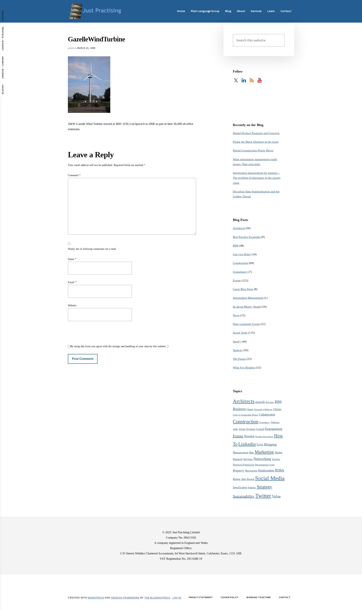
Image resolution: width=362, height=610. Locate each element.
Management (240, 452)
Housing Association (264, 437)
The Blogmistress (157, 597)
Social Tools (240, 332)
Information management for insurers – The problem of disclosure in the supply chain (257, 177)
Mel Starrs (248, 459)
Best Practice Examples (247, 236)
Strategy (238, 350)
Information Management (248, 297)
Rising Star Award (243, 479)
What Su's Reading (244, 367)
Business (239, 409)
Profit (272, 465)
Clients (277, 409)
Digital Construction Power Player (253, 150)
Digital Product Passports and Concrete (256, 133)
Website (72, 305)
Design (242, 429)
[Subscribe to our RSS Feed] (252, 80)
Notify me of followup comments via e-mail (92, 249)
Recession (251, 470)
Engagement (273, 429)
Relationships (266, 470)
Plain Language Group (246, 324)
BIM (235, 245)
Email (72, 282)
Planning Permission (243, 464)
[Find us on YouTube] (260, 80)
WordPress (96, 597)
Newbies (276, 459)
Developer (250, 429)
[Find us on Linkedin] (244, 80)
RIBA (279, 470)
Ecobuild (260, 429)
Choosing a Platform (263, 409)
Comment (74, 175)
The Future (239, 358)
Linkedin (247, 443)
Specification (240, 487)
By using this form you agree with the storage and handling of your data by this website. (119, 346)
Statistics (252, 487)
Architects (239, 228)
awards (260, 402)
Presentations (262, 464)
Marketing (264, 451)
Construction (240, 262)
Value (276, 496)
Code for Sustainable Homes (245, 415)
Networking (262, 459)
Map (251, 452)
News (236, 315)
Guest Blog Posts (243, 289)
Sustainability (243, 496)
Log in (177, 597)
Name (72, 259)
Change (249, 409)
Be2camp (270, 402)
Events (237, 280)
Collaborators (267, 414)
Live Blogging (267, 444)
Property (239, 470)
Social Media (270, 478)
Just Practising (96, 11)
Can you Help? (242, 254)
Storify (237, 341)
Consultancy (240, 271)
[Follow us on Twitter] (236, 80)
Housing (249, 436)
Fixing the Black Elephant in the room (255, 141)
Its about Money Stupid (247, 306)
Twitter (263, 496)
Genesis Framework (125, 597)
